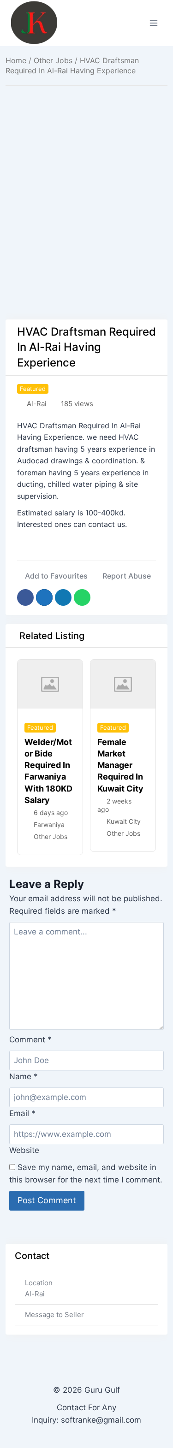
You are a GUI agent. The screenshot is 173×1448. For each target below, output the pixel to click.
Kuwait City (124, 821)
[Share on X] (44, 597)
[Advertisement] (86, 181)
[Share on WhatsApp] (82, 597)
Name (23, 1076)
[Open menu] (153, 23)
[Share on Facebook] (25, 597)
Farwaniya (49, 824)
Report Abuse (126, 575)
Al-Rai (37, 403)
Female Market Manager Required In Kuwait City (120, 765)
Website (24, 1150)
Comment (30, 1039)
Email (22, 1113)
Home (16, 60)
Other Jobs (53, 60)
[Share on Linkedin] (63, 597)
